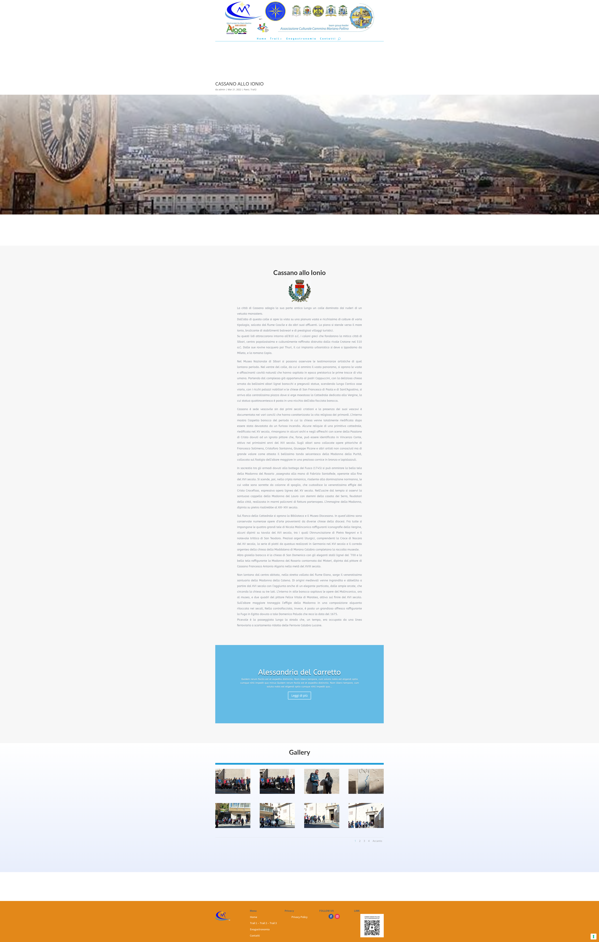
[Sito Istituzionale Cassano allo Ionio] (299, 290)
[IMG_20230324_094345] (277, 793)
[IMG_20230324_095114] (366, 827)
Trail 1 (253, 923)
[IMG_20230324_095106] (277, 827)
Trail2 (253, 89)
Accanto (377, 841)
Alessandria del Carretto (299, 672)
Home (262, 39)
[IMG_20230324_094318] (232, 793)
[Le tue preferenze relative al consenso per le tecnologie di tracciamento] (594, 937)
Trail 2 (263, 923)
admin (222, 89)
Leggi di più (299, 696)
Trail (275, 39)
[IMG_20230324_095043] (366, 793)
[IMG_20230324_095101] (232, 827)
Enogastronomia (301, 39)
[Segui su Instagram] (337, 916)
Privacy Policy (299, 917)
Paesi (246, 89)
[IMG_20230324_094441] (321, 793)
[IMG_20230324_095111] (321, 827)
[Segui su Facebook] (331, 916)
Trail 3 (273, 923)
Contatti (328, 39)
